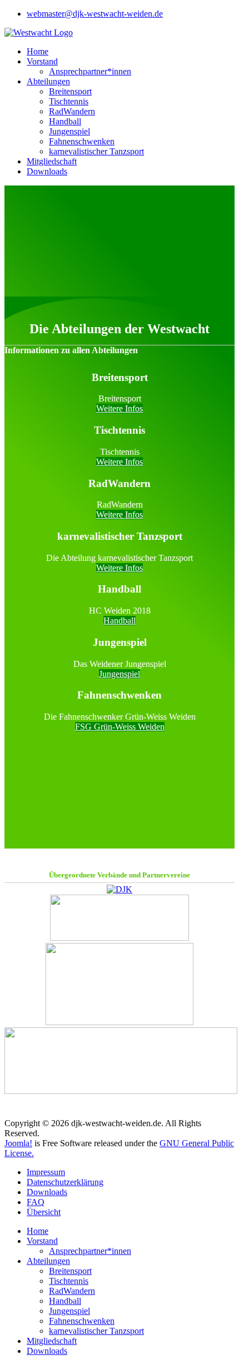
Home (37, 51)
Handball (65, 121)
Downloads (47, 171)
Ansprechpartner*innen (90, 71)
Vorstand (42, 61)
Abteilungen (48, 81)
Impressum (46, 1172)
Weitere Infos (119, 408)
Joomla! (18, 1143)
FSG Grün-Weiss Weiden (120, 726)
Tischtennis (68, 101)
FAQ (35, 1202)
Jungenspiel (69, 131)
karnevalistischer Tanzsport (96, 151)
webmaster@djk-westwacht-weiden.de (95, 13)
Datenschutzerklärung (65, 1182)
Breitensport (70, 91)
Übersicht (44, 1212)
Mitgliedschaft (52, 161)
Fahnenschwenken (81, 141)
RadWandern (72, 111)
